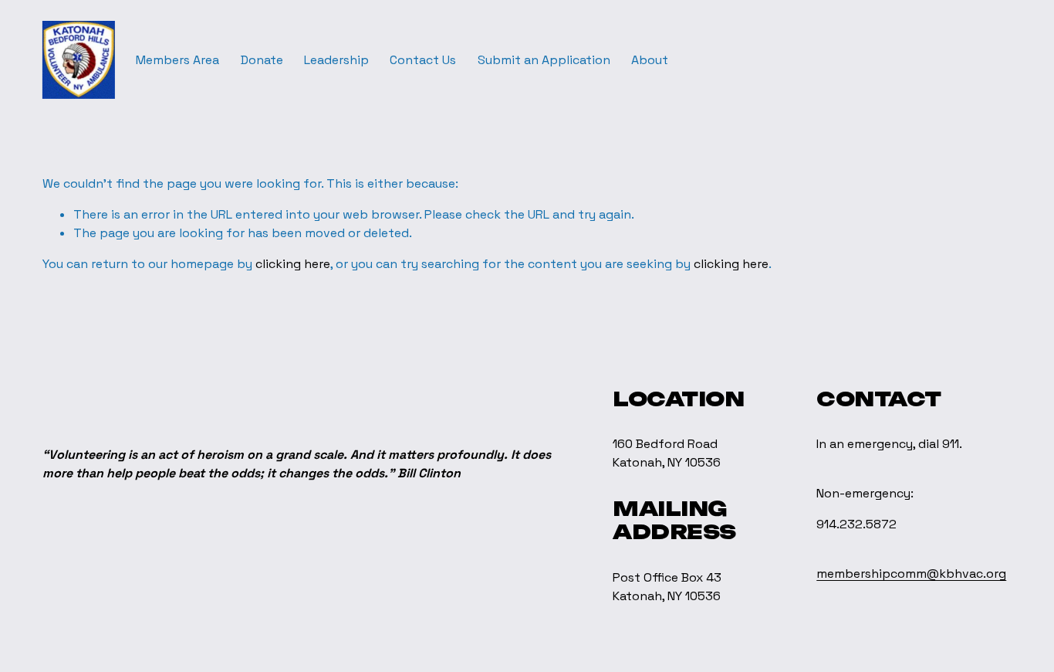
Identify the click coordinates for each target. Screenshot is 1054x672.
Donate (262, 60)
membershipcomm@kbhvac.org (911, 573)
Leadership (336, 60)
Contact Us (423, 60)
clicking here (292, 264)
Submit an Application (544, 60)
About (649, 60)
